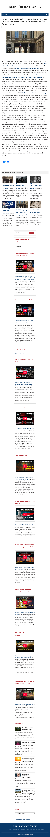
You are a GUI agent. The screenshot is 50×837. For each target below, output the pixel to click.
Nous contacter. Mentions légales (22, 819)
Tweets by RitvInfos (19, 353)
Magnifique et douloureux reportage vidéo (24, 704)
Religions (22, 829)
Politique (38, 829)
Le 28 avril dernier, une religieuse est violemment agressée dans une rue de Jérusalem (23, 384)
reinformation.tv (25, 6)
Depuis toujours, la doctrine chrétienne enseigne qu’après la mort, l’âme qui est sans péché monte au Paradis (24, 477)
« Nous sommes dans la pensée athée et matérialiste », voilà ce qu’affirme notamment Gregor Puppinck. (24, 322)
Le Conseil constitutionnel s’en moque (34, 93)
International (9, 829)
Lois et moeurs (16, 829)
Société (42, 829)
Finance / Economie (30, 829)
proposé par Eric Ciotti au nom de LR (27, 68)
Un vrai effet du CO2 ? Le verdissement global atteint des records (28, 729)
